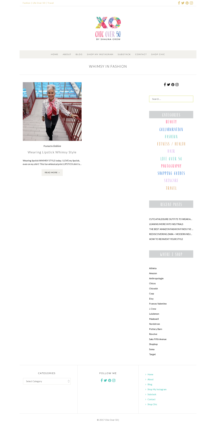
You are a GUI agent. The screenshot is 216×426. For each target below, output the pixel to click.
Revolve (153, 334)
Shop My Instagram (100, 54)
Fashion (26, 3)
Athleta (152, 268)
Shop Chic (158, 54)
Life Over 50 (39, 3)
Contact (141, 54)
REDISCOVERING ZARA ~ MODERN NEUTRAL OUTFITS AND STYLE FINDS (171, 234)
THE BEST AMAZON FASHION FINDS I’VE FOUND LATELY (171, 229)
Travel (50, 3)
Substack (124, 54)
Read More (51, 172)
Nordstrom (154, 324)
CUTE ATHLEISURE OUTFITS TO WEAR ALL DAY (171, 219)
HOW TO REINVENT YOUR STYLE (166, 239)
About (67, 54)
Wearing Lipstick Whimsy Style (52, 152)
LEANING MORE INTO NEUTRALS (166, 224)
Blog (79, 54)
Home (54, 54)
